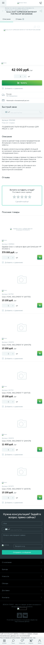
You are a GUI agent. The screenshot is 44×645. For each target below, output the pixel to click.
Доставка (5, 590)
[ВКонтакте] (25, 615)
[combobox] (6, 112)
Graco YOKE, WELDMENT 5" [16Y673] (16, 489)
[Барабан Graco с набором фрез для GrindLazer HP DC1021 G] (22, 229)
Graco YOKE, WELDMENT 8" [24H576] (16, 345)
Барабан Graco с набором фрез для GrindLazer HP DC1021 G (21, 248)
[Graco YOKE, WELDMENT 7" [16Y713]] (22, 376)
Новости (5, 576)
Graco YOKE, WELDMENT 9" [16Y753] (16, 297)
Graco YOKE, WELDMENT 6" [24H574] (16, 441)
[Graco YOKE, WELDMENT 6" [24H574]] (22, 424)
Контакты (5, 597)
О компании (7, 562)
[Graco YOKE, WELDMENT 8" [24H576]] (22, 328)
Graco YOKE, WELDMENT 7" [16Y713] (16, 393)
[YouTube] (19, 615)
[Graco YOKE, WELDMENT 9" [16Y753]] (22, 279)
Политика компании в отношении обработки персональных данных (22, 620)
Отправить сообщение (22, 552)
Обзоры (5, 583)
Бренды (5, 569)
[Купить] (39, 257)
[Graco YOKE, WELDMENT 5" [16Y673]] (22, 472)
